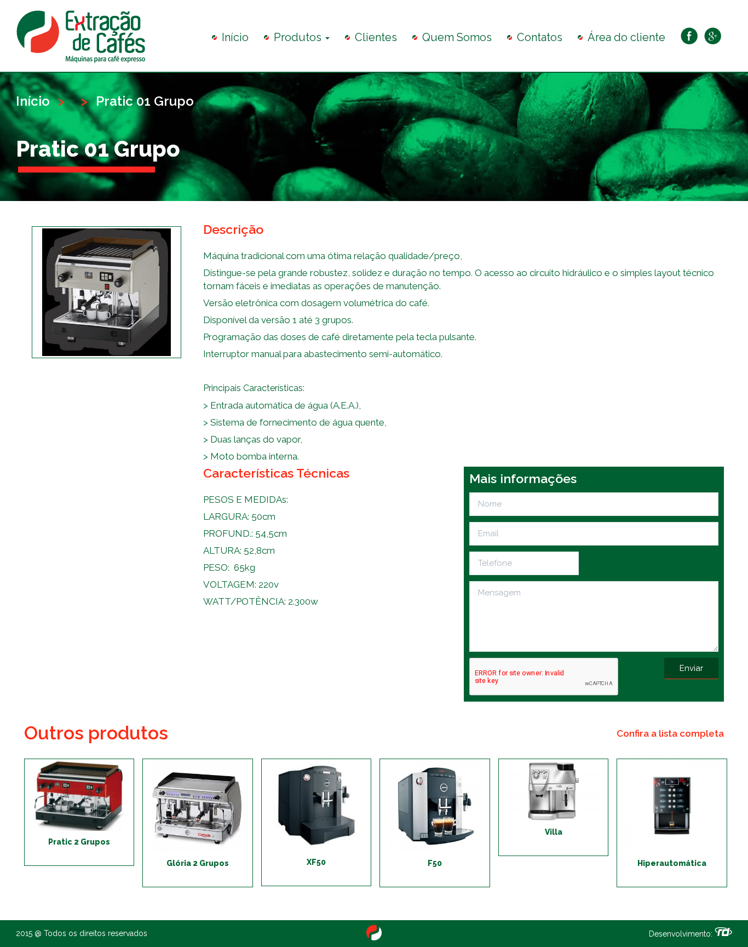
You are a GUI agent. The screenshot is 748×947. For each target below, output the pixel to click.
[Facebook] (689, 37)
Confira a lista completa (670, 733)
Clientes (376, 37)
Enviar (691, 668)
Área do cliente (626, 37)
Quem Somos (457, 37)
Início (235, 37)
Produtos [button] (299, 37)
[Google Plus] (712, 37)
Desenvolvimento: (682, 933)
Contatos (539, 37)
